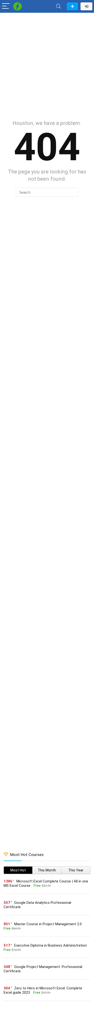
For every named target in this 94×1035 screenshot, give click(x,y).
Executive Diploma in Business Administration (50, 945)
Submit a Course (72, 6)
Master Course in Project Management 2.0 (48, 924)
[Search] (58, 6)
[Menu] (6, 6)
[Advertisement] (47, 64)
